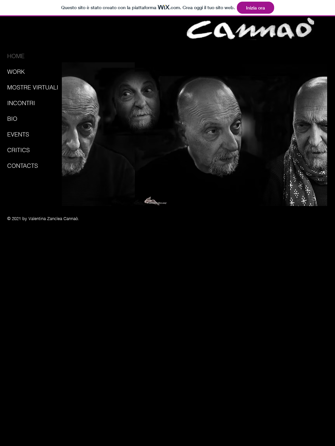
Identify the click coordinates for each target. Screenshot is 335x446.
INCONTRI (21, 103)
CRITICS (18, 150)
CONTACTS (22, 165)
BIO (12, 118)
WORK (16, 71)
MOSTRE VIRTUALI (32, 87)
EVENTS (18, 134)
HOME (16, 56)
